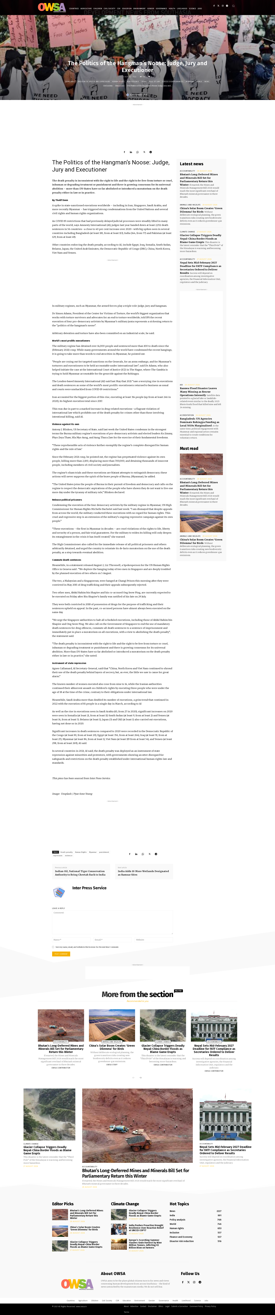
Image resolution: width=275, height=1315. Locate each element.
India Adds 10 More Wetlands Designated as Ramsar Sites (143, 873)
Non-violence (133, 81)
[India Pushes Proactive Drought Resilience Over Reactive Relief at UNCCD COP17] (119, 1229)
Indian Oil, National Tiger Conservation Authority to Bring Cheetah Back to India (80, 873)
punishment (104, 852)
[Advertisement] (137, 126)
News (207, 81)
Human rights (118, 81)
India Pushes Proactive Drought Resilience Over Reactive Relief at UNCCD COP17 (146, 1228)
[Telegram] (226, 5)
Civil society (108, 86)
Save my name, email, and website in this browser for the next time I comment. (87, 947)
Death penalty (67, 852)
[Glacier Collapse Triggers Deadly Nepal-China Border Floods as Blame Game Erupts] (163, 1025)
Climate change (187, 232)
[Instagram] (222, 5)
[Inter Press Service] (128, 94)
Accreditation (187, 415)
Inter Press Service (140, 95)
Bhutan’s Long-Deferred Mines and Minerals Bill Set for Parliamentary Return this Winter (61, 1049)
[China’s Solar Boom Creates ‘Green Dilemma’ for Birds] (201, 521)
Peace (144, 81)
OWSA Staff (112, 1065)
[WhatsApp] (137, 152)
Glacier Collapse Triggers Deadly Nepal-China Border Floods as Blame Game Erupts (200, 239)
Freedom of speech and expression (94, 81)
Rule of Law (154, 81)
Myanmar (190, 81)
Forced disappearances (172, 81)
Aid (181, 385)
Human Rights (81, 852)
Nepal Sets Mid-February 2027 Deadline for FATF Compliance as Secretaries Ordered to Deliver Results (214, 1050)
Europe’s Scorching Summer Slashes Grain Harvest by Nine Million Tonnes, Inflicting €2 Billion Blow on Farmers (145, 1244)
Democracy (70, 81)
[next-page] (140, 1078)
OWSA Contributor (61, 1068)
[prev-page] (133, 1078)
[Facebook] (214, 5)
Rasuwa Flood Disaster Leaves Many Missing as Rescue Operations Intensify (198, 392)
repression (57, 856)
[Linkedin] (131, 152)
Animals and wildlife (190, 205)
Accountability (187, 171)
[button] (233, 6)
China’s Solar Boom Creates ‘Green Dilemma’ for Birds (112, 1047)
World (199, 81)
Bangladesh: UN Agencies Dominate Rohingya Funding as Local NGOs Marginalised (199, 422)
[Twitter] (218, 5)
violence (68, 856)
